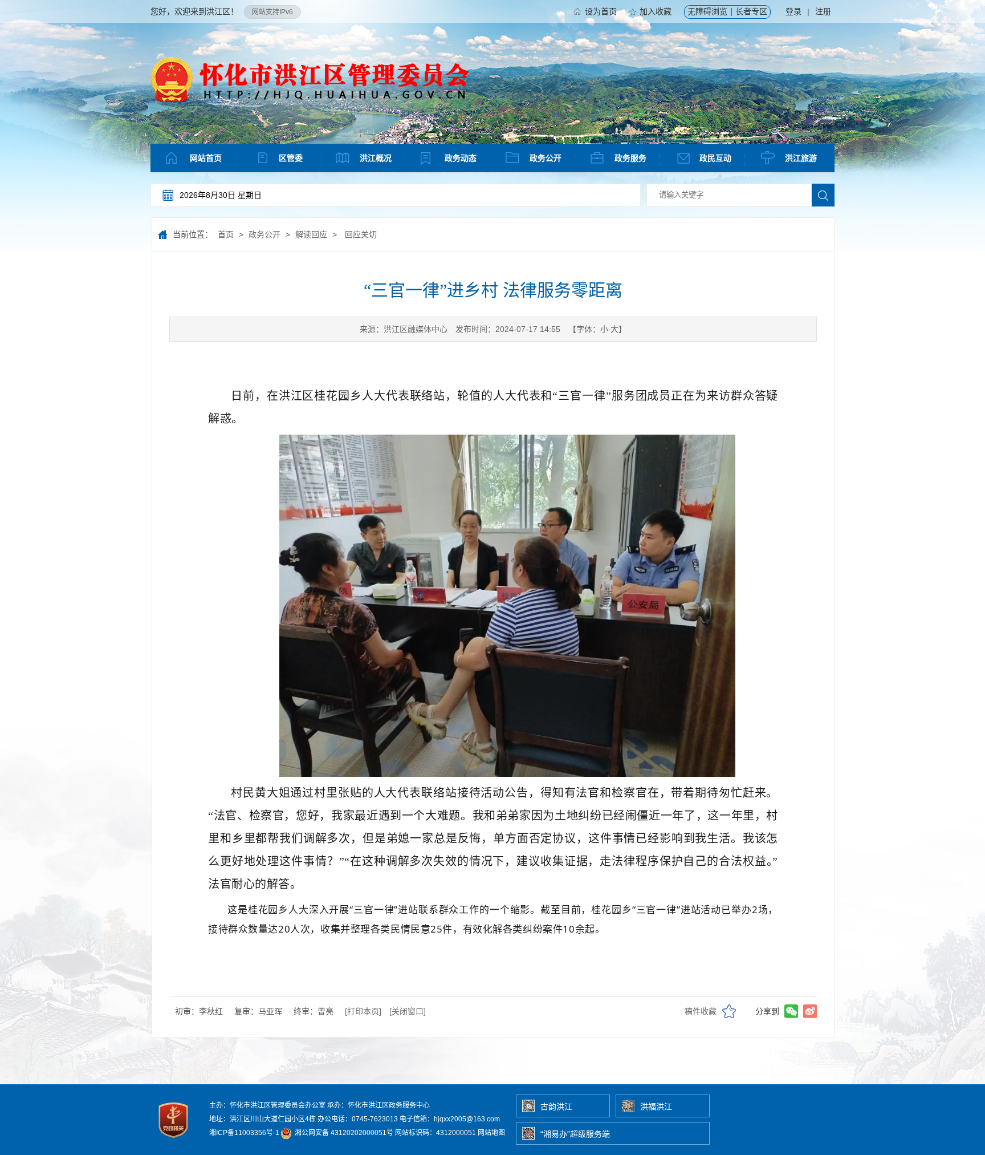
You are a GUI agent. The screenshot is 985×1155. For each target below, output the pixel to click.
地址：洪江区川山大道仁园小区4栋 (262, 1119)
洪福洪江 (656, 1106)
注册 (823, 11)
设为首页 (601, 11)
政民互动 (715, 158)
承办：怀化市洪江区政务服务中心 (378, 1105)
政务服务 (630, 158)
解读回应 (311, 234)
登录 (793, 11)
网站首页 (206, 158)
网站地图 (491, 1133)
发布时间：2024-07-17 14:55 (507, 329)
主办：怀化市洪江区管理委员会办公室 (267, 1105)
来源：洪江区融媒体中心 (403, 329)
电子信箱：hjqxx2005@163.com (450, 1119)
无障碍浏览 (707, 11)
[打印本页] (363, 1011)
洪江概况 (376, 158)
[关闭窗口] (407, 1011)
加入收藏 (655, 11)
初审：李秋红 (199, 1011)
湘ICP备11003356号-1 (244, 1133)
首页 (226, 234)
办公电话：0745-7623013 (358, 1119)
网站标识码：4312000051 (435, 1133)
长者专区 (751, 11)
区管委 (291, 158)
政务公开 (545, 158)
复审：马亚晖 (258, 1011)
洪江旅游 (801, 158)
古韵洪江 (556, 1106)
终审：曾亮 (313, 1011)
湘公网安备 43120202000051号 (343, 1133)
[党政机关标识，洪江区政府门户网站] (174, 1141)
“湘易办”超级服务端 (575, 1133)
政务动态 (461, 158)
